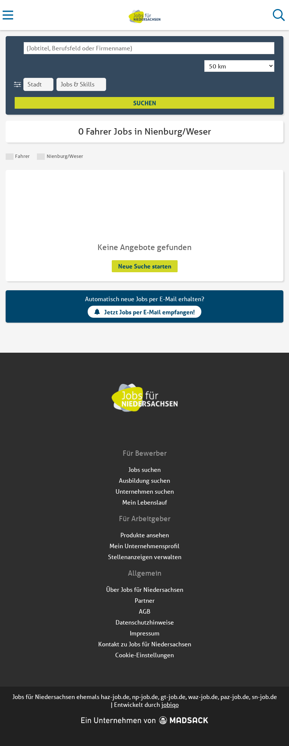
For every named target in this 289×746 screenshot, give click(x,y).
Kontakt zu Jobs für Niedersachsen (144, 644)
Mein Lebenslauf (144, 502)
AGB (145, 611)
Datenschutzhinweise (145, 622)
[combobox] (149, 48)
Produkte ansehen (144, 535)
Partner (145, 600)
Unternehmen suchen (145, 491)
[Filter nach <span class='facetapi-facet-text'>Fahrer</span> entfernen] (10, 156)
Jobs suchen (144, 469)
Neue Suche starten (144, 266)
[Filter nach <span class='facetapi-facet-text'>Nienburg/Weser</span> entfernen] (41, 156)
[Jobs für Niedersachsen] (144, 15)
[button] (19, 84)
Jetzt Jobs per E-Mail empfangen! (149, 312)
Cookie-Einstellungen (144, 655)
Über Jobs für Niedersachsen (144, 589)
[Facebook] (139, 432)
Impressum (145, 633)
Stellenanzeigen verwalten (144, 557)
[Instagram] (151, 432)
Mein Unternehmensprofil (144, 546)
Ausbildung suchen (144, 480)
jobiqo (170, 704)
